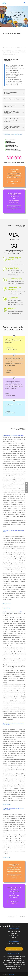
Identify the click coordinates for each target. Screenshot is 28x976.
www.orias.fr (17, 964)
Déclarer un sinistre (14, 949)
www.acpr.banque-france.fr (14, 968)
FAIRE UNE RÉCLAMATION (14, 944)
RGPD (14, 937)
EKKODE (11, 974)
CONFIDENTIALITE (14, 935)
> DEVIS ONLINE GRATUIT (14, 182)
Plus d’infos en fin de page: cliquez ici (12, 134)
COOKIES (14, 933)
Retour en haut (7, 603)
